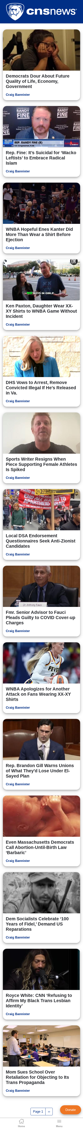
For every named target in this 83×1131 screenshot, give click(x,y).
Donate (70, 1110)
